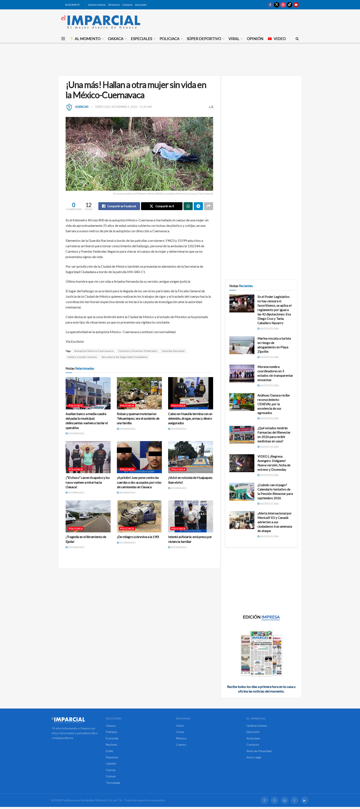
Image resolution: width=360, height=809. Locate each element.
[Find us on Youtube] (296, 4)
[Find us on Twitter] (276, 4)
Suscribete (72, 4)
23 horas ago (127, 542)
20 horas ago (127, 492)
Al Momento (87, 38)
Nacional (111, 744)
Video (280, 38)
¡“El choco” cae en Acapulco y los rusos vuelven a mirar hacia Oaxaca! (88, 482)
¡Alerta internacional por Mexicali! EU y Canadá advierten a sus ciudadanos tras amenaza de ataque (275, 522)
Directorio (114, 4)
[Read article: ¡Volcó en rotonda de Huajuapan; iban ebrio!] (190, 457)
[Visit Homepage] (100, 21)
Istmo (180, 725)
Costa (180, 732)
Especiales (141, 38)
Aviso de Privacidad (258, 751)
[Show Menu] (63, 38)
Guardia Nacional (173, 350)
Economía (112, 738)
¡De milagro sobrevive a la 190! (138, 537)
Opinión (255, 38)
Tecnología (113, 782)
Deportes (112, 757)
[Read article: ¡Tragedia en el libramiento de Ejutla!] (88, 516)
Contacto (127, 4)
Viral (234, 38)
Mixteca (181, 738)
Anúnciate (140, 4)
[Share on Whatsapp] (188, 206)
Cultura (111, 776)
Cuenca (181, 744)
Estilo (109, 751)
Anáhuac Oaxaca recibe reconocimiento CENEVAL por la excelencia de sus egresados (274, 404)
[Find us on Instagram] (283, 4)
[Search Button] (297, 38)
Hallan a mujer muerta (82, 357)
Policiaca (169, 38)
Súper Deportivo (204, 38)
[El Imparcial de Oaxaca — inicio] (75, 720)
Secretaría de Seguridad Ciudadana (124, 357)
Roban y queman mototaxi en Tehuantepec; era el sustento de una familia (138, 418)
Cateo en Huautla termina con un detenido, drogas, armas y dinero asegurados (190, 418)
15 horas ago (178, 428)
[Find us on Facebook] (270, 4)
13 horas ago (76, 433)
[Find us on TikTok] (289, 4)
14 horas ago (127, 428)
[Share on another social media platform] (208, 206)
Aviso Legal (253, 757)
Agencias (82, 106)
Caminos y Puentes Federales (137, 350)
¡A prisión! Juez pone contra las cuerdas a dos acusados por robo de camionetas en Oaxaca (139, 482)
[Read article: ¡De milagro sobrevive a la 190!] (139, 516)
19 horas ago (76, 492)
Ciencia (110, 770)
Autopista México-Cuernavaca (94, 350)
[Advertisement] (180, 58)
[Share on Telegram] (198, 206)
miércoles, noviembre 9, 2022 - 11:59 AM (123, 106)
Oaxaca (115, 38)
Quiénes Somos (97, 4)
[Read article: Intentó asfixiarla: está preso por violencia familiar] (190, 516)
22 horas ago (178, 488)
